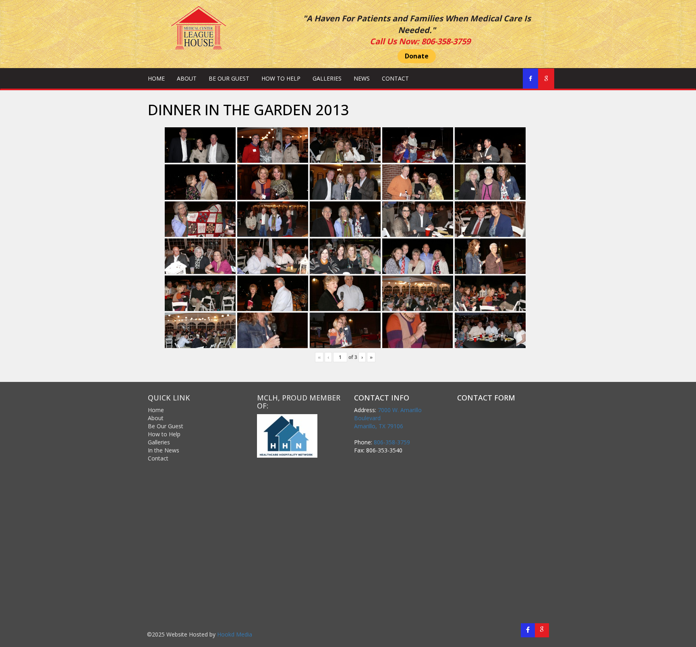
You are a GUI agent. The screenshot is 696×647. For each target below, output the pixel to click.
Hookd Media (234, 634)
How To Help (280, 78)
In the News (163, 450)
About (187, 78)
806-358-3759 (445, 41)
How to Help (164, 434)
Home (156, 78)
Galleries (327, 78)
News (362, 78)
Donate (417, 56)
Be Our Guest (229, 78)
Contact (395, 78)
